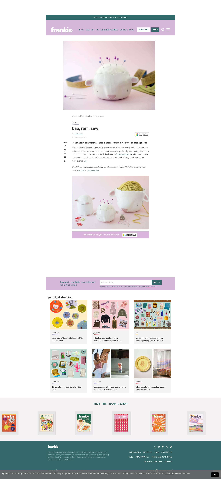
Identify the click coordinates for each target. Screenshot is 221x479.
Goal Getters (92, 30)
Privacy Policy (142, 457)
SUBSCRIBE (143, 29)
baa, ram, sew (99, 116)
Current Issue (127, 30)
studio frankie (122, 17)
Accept (215, 474)
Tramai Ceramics (123, 154)
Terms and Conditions (161, 457)
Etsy (85, 161)
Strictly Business (109, 30)
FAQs (131, 457)
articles (81, 116)
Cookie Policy (169, 474)
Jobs (156, 452)
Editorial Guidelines (153, 462)
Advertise (147, 452)
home (74, 116)
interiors (89, 116)
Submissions (135, 452)
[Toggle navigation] (168, 30)
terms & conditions (151, 286)
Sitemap (168, 462)
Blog (81, 30)
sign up (156, 282)
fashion (97, 333)
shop (155, 29)
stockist (81, 170)
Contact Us (166, 452)
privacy (114, 286)
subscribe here (93, 170)
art (137, 333)
